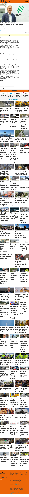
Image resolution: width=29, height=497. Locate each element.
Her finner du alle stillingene (14, 99)
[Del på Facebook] (25, 32)
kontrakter (2, 86)
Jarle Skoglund (15, 474)
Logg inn (24, 1)
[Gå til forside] (5, 1)
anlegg (9, 86)
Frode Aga (17, 472)
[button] (0, 90)
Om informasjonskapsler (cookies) (14, 492)
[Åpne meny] (27, 1)
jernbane (6, 86)
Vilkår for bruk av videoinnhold (14, 491)
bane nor (12, 86)
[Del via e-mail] (28, 32)
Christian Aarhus (17, 473)
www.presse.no (17, 484)
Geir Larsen (26, 474)
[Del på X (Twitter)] (26, 32)
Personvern (11, 493)
